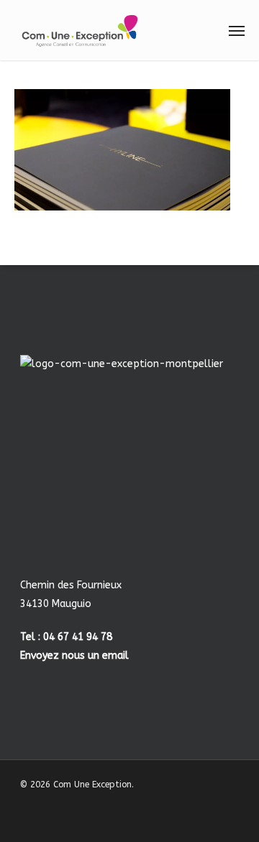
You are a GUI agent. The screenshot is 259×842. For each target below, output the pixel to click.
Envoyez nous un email (74, 655)
